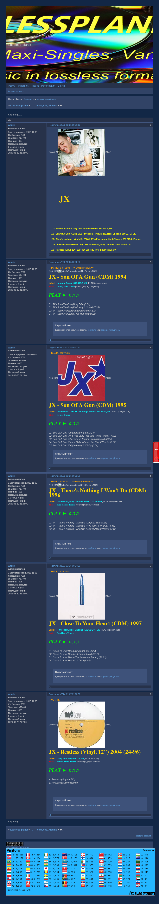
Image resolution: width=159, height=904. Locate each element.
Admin (11, 125)
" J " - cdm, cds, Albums (43, 105)
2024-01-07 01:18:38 (70, 694)
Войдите (28, 99)
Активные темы (15, 91)
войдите (92, 330)
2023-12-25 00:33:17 (70, 347)
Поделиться (55, 125)
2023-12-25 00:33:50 (70, 476)
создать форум (143, 836)
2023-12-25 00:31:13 (70, 125)
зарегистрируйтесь (46, 99)
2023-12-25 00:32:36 (70, 262)
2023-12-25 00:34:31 (70, 566)
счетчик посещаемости (17, 847)
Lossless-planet (19, 105)
